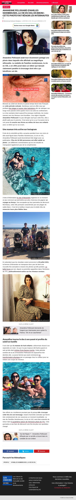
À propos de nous (35, 478)
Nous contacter (35, 480)
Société (31, 2)
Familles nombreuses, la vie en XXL (24, 462)
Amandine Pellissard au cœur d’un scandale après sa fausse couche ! (61, 80)
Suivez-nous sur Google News (24, 25)
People (6, 7)
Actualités (21, 2)
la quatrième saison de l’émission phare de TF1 (28, 422)
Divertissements (43, 2)
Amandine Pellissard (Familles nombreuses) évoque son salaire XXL (60, 32)
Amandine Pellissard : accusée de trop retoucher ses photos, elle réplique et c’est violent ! (61, 65)
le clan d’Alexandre (23, 198)
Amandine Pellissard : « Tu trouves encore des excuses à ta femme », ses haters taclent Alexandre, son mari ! (61, 96)
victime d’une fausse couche (24, 350)
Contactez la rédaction (62, 487)
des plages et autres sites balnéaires (22, 108)
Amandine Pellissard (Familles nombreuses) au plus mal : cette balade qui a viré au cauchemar (60, 16)
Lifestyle (55, 2)
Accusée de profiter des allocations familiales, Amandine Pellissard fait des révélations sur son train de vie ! (61, 48)
